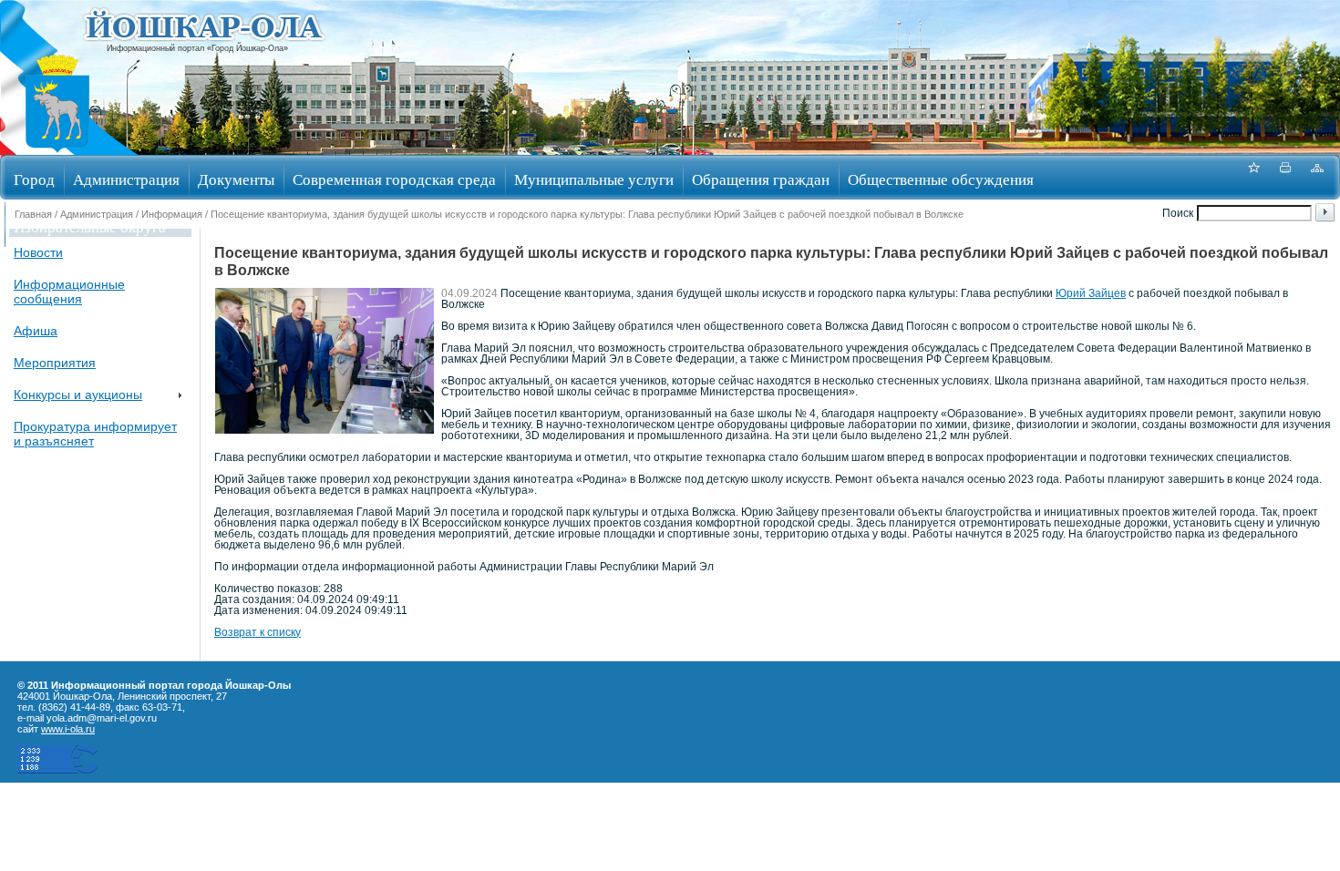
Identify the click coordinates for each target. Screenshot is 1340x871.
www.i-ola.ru (68, 728)
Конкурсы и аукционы (78, 394)
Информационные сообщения (69, 291)
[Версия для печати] (1285, 177)
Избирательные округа (90, 226)
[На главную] (57, 149)
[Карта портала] (1317, 177)
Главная (33, 214)
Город (34, 179)
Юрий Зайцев (1091, 293)
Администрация (126, 179)
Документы (236, 179)
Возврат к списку (257, 632)
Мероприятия (55, 362)
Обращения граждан (761, 179)
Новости (38, 252)
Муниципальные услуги (594, 179)
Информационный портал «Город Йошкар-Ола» (197, 48)
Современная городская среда (394, 179)
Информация (171, 214)
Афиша (35, 330)
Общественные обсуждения (941, 179)
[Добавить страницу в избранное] (1253, 177)
